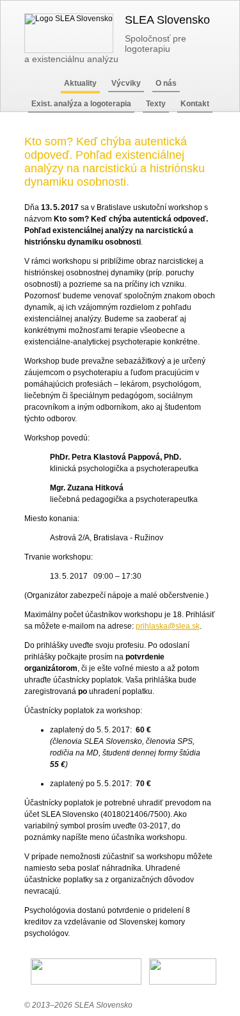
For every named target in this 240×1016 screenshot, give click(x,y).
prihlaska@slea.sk (168, 626)
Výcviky (126, 83)
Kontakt (194, 103)
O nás (166, 83)
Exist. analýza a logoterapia (81, 103)
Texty (156, 103)
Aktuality (80, 83)
